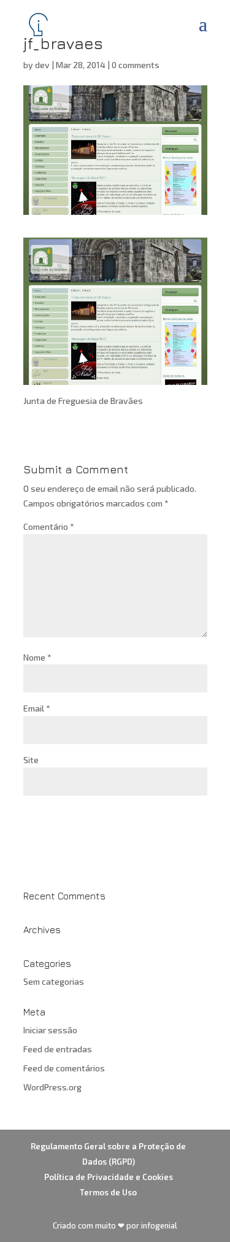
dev (42, 65)
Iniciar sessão (50, 1030)
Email (36, 708)
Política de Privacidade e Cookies (108, 1177)
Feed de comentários (64, 1068)
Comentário (48, 526)
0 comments (135, 65)
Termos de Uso (108, 1192)
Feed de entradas (57, 1049)
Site (31, 760)
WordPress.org (52, 1087)
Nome (37, 657)
